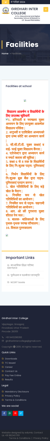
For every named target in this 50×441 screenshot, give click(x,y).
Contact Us (11, 371)
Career (9, 367)
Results (9, 379)
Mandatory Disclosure (17, 391)
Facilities (16, 53)
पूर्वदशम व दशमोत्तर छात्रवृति (25, 275)
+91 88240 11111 (12, 435)
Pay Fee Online (13, 375)
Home (5, 53)
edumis (29, 432)
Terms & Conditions (15, 400)
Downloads (11, 358)
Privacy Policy (12, 395)
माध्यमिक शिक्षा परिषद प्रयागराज (20, 267)
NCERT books (18, 282)
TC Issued (10, 362)
